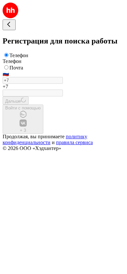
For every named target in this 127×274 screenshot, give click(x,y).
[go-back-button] (9, 24)
